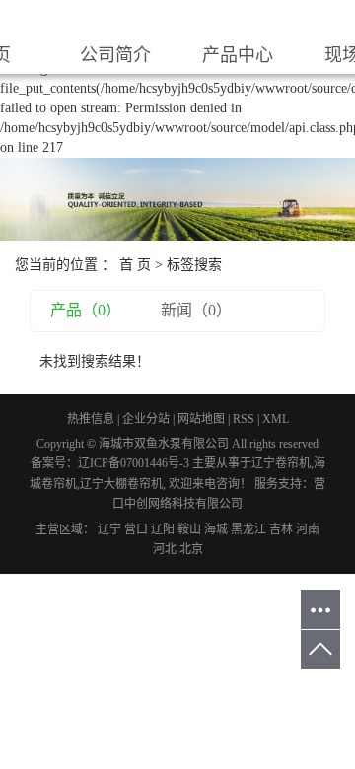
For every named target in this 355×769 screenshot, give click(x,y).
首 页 (135, 264)
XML (275, 419)
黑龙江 (248, 529)
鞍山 (189, 529)
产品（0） (85, 310)
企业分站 (146, 419)
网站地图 (201, 419)
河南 (308, 529)
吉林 (281, 529)
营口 (136, 529)
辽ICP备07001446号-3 (133, 463)
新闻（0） (196, 310)
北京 (191, 549)
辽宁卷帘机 (281, 463)
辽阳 (163, 529)
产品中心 (237, 55)
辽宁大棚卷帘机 (121, 484)
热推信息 (90, 419)
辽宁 (109, 529)
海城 (216, 529)
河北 (165, 549)
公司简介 (115, 55)
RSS (243, 419)
